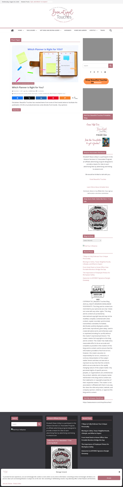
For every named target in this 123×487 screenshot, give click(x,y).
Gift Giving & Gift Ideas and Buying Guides (23, 83)
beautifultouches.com (97, 292)
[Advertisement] (98, 49)
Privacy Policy (17, 483)
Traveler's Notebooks (43, 93)
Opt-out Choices (7, 483)
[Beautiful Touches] (12, 30)
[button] (119, 472)
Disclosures (31, 30)
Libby (26, 91)
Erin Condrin (24, 93)
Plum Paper (35, 93)
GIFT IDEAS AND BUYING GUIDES (49, 30)
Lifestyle (93, 30)
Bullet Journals (17, 93)
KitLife (29, 93)
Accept (109, 478)
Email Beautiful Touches (98, 179)
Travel (102, 30)
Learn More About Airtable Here (98, 187)
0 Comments (40, 91)
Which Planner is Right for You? (28, 87)
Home (20, 30)
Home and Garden (80, 30)
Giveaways (67, 30)
